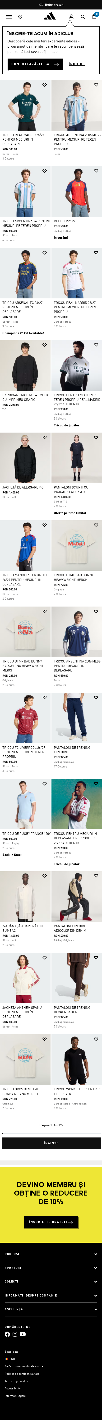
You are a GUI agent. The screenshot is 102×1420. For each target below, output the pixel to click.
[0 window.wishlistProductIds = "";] (20, 17)
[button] (44, 84)
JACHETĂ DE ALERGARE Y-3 (22, 487)
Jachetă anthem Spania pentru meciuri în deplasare (22, 1012)
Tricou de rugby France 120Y (26, 834)
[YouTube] (23, 1334)
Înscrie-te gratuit (48, 1222)
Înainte (51, 1143)
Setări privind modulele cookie (24, 1366)
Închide (77, 64)
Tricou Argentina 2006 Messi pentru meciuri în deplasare (78, 666)
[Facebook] (7, 1334)
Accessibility (12, 1388)
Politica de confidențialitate (22, 1374)
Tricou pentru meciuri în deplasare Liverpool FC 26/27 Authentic (75, 838)
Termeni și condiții (16, 1381)
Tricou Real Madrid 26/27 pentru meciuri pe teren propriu (75, 307)
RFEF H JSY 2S (64, 221)
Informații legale (15, 1396)
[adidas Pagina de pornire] (51, 16)
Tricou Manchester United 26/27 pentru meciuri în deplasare (25, 580)
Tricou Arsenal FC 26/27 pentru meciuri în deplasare (22, 307)
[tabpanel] (51, 613)
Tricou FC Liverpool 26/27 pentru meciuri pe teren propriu (23, 752)
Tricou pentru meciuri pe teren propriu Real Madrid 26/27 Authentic (77, 400)
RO (13, 1359)
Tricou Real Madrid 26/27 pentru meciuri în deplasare (23, 139)
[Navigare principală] (9, 16)
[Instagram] (15, 1334)
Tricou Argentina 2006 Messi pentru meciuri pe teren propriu (78, 139)
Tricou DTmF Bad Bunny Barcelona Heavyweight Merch (23, 666)
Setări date (11, 1352)
